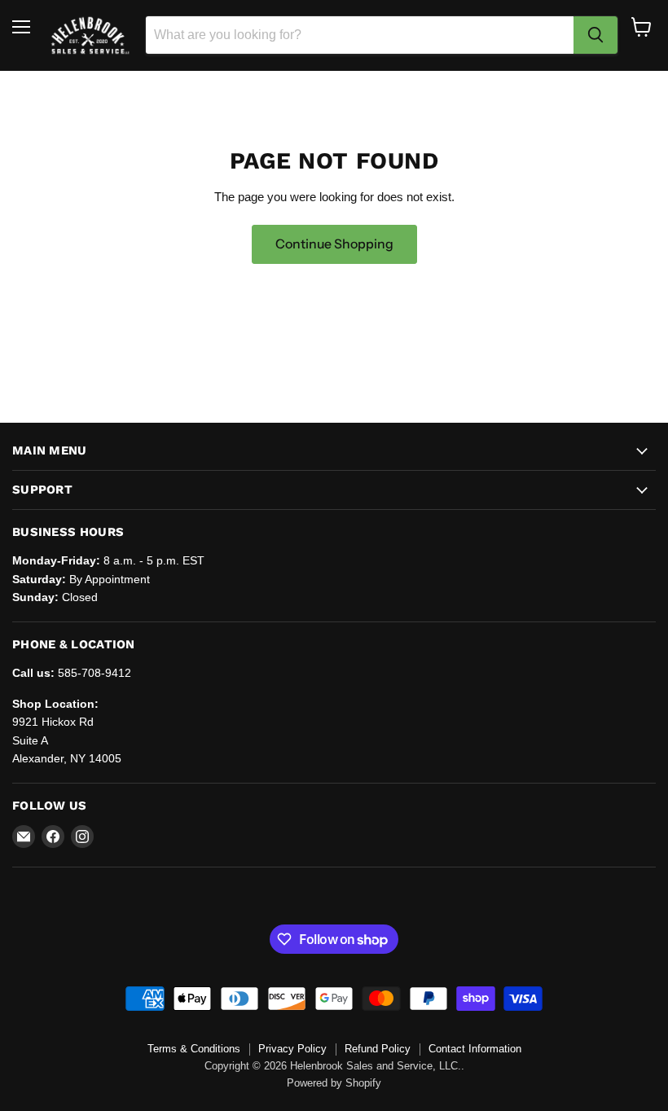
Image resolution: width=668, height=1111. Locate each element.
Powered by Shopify (334, 1083)
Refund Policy (378, 1049)
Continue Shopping (334, 244)
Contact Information (474, 1049)
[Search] (595, 35)
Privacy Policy (292, 1049)
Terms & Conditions (193, 1049)
